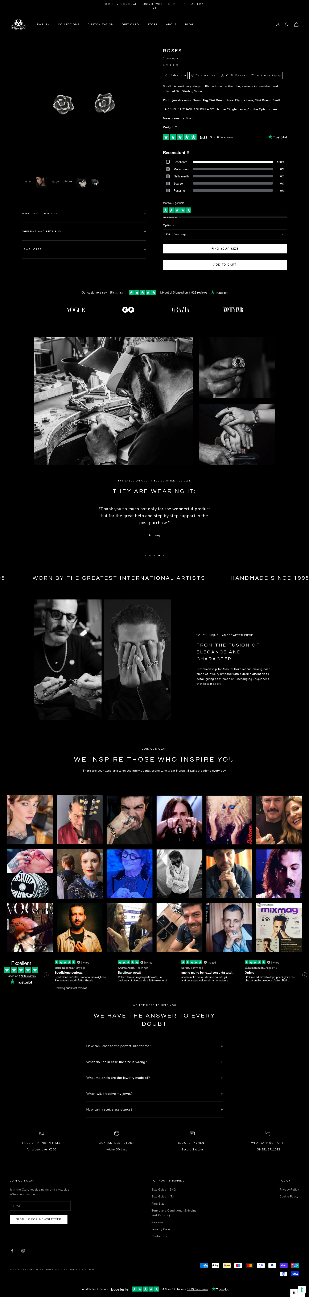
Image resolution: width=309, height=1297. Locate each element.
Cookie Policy (289, 1197)
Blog (189, 24)
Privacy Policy (289, 1190)
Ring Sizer (159, 1204)
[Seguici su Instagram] (23, 1251)
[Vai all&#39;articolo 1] (28, 182)
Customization (101, 24)
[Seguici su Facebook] (12, 1251)
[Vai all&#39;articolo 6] (95, 182)
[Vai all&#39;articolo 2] (41, 182)
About (171, 24)
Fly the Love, (245, 100)
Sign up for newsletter (38, 1219)
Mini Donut (217, 100)
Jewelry (42, 24)
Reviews (158, 1222)
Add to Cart (225, 265)
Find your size (224, 249)
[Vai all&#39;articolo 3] (55, 182)
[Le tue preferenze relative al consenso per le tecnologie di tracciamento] (302, 1290)
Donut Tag (200, 100)
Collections (68, 24)
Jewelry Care (161, 1229)
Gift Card (130, 24)
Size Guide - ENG (164, 1190)
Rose (230, 100)
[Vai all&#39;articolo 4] (68, 182)
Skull (276, 100)
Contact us (159, 1236)
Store (152, 24)
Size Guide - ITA (163, 1197)
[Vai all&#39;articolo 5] (82, 182)
